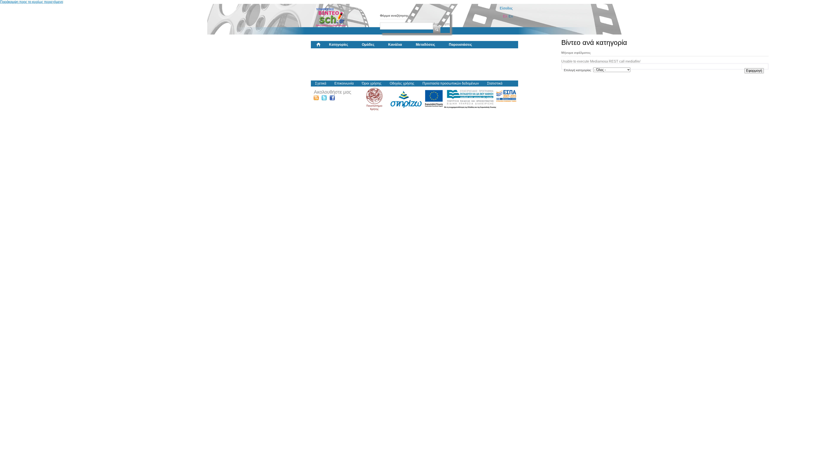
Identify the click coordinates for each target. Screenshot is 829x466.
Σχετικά (320, 83)
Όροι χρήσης (371, 83)
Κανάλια (395, 44)
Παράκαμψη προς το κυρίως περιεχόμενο (31, 2)
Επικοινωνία (344, 83)
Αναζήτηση (441, 24)
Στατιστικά (494, 83)
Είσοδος (506, 8)
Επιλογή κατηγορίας (577, 70)
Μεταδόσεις (425, 44)
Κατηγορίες (338, 44)
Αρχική (321, 46)
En (511, 16)
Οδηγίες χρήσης (402, 83)
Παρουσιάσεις (460, 44)
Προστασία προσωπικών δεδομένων (450, 83)
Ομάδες (368, 44)
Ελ (505, 16)
